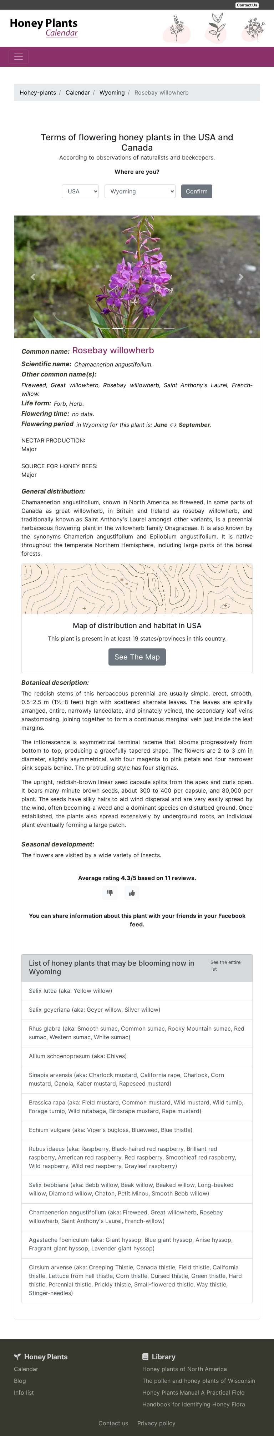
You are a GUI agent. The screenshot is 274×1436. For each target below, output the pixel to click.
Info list (24, 1392)
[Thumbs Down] (109, 893)
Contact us (113, 1423)
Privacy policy (156, 1423)
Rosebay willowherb (131, 385)
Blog (20, 1380)
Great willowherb (74, 385)
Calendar (26, 1368)
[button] (32, 277)
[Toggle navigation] (19, 57)
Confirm (197, 191)
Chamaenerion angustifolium (112, 364)
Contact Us (247, 5)
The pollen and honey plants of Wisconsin (198, 1380)
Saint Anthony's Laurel (195, 385)
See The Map (137, 657)
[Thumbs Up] (132, 893)
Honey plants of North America (184, 1368)
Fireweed (33, 385)
